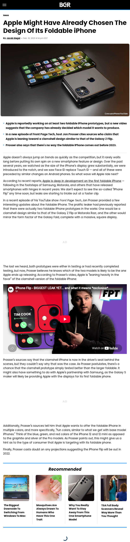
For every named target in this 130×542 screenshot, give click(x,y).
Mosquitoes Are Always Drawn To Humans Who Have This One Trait (47, 512)
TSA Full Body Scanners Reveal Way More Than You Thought (112, 511)
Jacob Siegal (13, 38)
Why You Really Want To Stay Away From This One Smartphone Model (80, 512)
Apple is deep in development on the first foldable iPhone (81, 181)
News (6, 15)
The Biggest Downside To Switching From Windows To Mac (15, 511)
